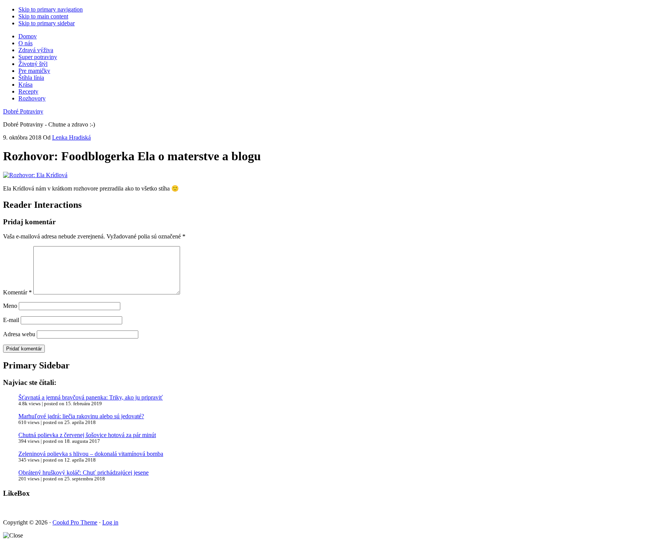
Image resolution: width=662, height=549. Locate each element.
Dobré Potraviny (23, 111)
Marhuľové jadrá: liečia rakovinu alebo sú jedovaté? (81, 416)
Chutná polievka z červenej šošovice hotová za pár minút (87, 435)
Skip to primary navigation (50, 9)
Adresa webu (19, 334)
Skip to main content (43, 16)
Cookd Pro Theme (74, 522)
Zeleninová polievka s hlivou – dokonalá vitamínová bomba (90, 453)
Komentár (17, 292)
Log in (110, 522)
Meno (10, 305)
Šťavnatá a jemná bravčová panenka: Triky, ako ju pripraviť (90, 397)
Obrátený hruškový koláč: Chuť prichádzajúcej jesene (83, 472)
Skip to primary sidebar (46, 23)
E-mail (11, 320)
